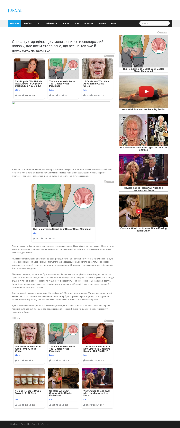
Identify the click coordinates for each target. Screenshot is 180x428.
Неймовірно (52, 23)
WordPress (14, 424)
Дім (77, 23)
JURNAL (15, 10)
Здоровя (88, 23)
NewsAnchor (32, 424)
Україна (28, 23)
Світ (39, 23)
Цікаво (66, 23)
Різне (113, 23)
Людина (102, 23)
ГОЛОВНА (14, 23)
